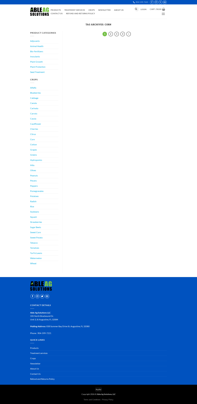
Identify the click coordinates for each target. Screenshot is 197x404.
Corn (32, 139)
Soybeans (34, 211)
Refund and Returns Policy (80, 13)
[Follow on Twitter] (42, 296)
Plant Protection (37, 66)
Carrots (33, 113)
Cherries (34, 129)
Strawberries (36, 222)
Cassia (33, 118)
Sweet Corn (35, 232)
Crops (91, 10)
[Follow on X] (160, 2)
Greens (33, 154)
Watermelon (36, 258)
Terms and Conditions (92, 400)
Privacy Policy (107, 400)
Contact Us (57, 13)
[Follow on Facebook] (152, 2)
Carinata (34, 108)
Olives (33, 170)
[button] (143, 9)
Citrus (33, 134)
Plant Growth (36, 61)
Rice (32, 206)
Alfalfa (33, 87)
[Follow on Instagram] (156, 2)
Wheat (33, 263)
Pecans (33, 180)
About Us (119, 10)
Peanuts (34, 175)
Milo (32, 165)
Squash (33, 217)
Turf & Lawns (36, 253)
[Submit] (136, 9)
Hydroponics (36, 160)
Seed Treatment (37, 72)
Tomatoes (34, 248)
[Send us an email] (165, 2)
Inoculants (35, 56)
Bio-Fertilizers (36, 51)
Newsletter (104, 10)
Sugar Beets (35, 227)
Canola (33, 103)
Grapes (33, 149)
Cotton (33, 144)
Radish (33, 201)
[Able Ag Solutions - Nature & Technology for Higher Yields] (39, 11)
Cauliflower (35, 124)
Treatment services (74, 10)
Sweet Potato (36, 237)
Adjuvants (35, 41)
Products (56, 10)
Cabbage (34, 98)
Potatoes (34, 196)
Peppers (34, 186)
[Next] (128, 34)
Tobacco (34, 242)
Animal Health (36, 46)
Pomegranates (37, 191)
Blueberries (35, 92)
